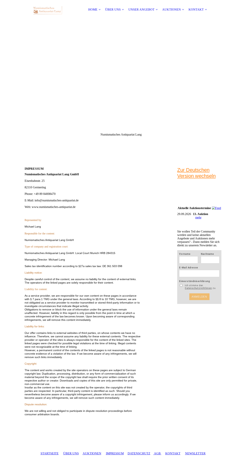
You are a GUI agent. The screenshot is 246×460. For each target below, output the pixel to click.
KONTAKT (196, 9)
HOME (92, 9)
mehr (198, 217)
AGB (157, 453)
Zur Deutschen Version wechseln (196, 173)
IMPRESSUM (115, 453)
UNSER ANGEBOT (141, 9)
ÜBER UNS (113, 9)
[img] (49, 9)
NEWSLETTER (195, 453)
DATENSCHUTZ (139, 453)
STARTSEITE (50, 453)
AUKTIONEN (171, 9)
